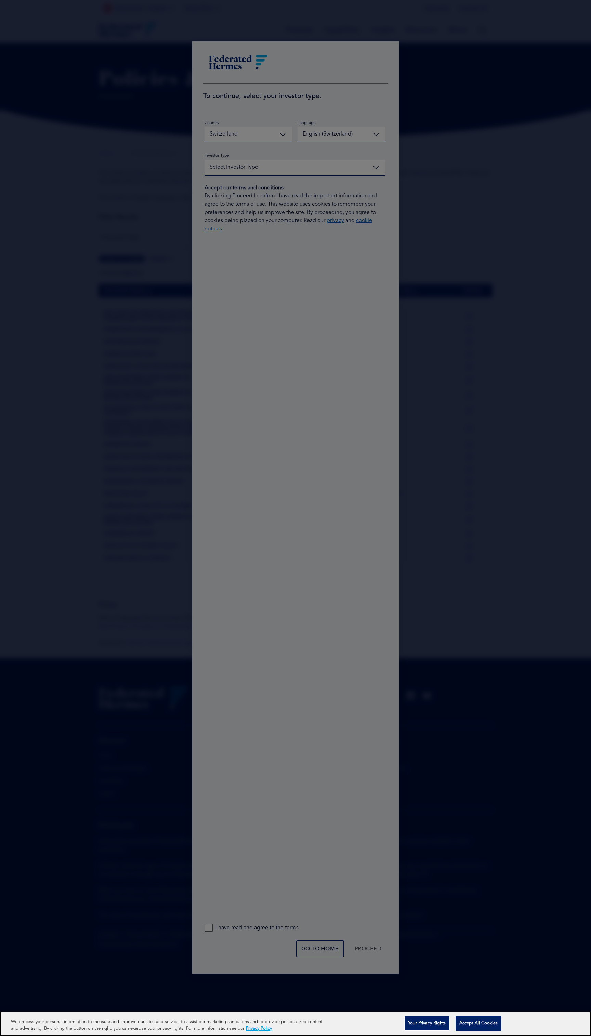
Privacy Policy (259, 1028)
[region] (295, 1024)
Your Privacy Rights (427, 1023)
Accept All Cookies (478, 1023)
